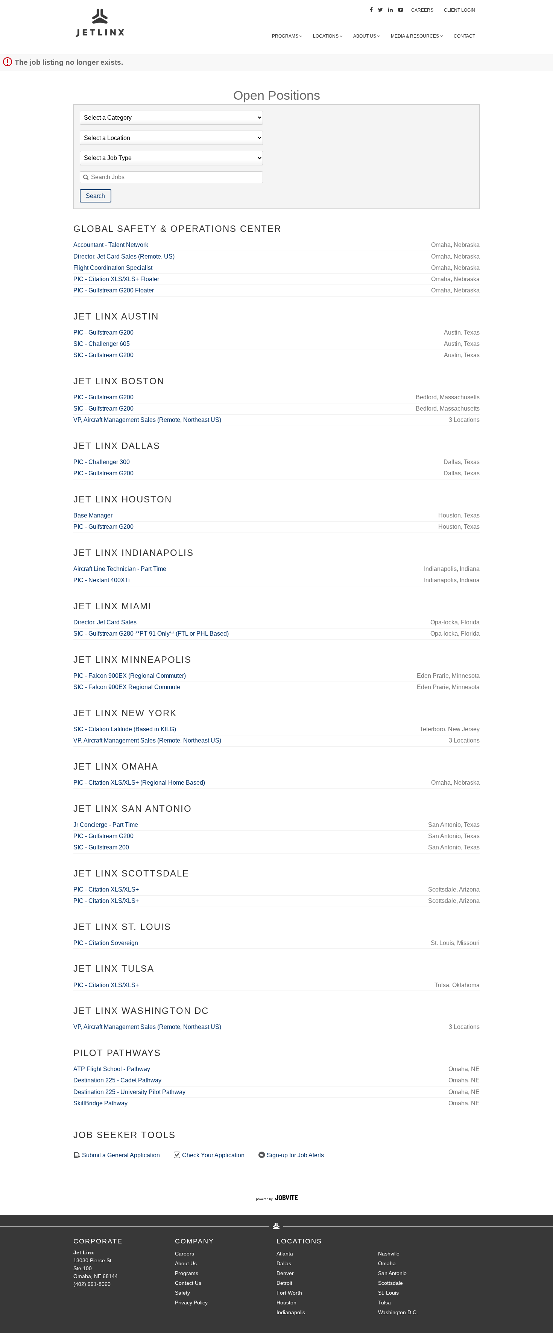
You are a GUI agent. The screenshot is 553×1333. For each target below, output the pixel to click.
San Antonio (392, 1273)
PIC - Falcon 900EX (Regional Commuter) (129, 676)
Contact (464, 36)
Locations (326, 36)
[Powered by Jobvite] (277, 1199)
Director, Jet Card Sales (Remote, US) (124, 256)
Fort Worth (289, 1293)
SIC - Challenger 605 (101, 344)
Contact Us (188, 1283)
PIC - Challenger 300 (101, 462)
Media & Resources (415, 36)
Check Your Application (213, 1155)
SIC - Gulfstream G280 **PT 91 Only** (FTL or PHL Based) (151, 633)
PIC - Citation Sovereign (105, 943)
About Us (365, 36)
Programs (285, 36)
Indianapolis (290, 1312)
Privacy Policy (191, 1303)
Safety (182, 1293)
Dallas (283, 1263)
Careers (422, 10)
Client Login (459, 10)
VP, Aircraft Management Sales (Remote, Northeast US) (147, 420)
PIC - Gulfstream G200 (103, 332)
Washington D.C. (398, 1312)
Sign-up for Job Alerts (294, 1155)
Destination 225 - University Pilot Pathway (129, 1092)
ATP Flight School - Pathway (111, 1069)
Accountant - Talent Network (110, 245)
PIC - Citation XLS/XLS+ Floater (116, 279)
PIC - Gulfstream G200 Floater (113, 290)
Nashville (389, 1254)
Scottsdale (390, 1283)
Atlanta (284, 1254)
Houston (286, 1303)
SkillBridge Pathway (100, 1103)
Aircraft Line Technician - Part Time (119, 569)
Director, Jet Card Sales (105, 622)
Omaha (387, 1263)
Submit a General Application (120, 1155)
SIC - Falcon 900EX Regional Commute (126, 687)
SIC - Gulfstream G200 (103, 355)
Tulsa (384, 1303)
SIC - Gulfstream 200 (101, 847)
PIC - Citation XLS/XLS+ (106, 889)
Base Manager (92, 515)
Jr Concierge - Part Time (105, 825)
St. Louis (388, 1293)
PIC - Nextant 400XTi (101, 580)
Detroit (284, 1283)
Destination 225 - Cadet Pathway (117, 1080)
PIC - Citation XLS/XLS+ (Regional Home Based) (139, 782)
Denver (285, 1273)
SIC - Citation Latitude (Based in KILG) (124, 729)
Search (95, 196)
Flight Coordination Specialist (112, 268)
